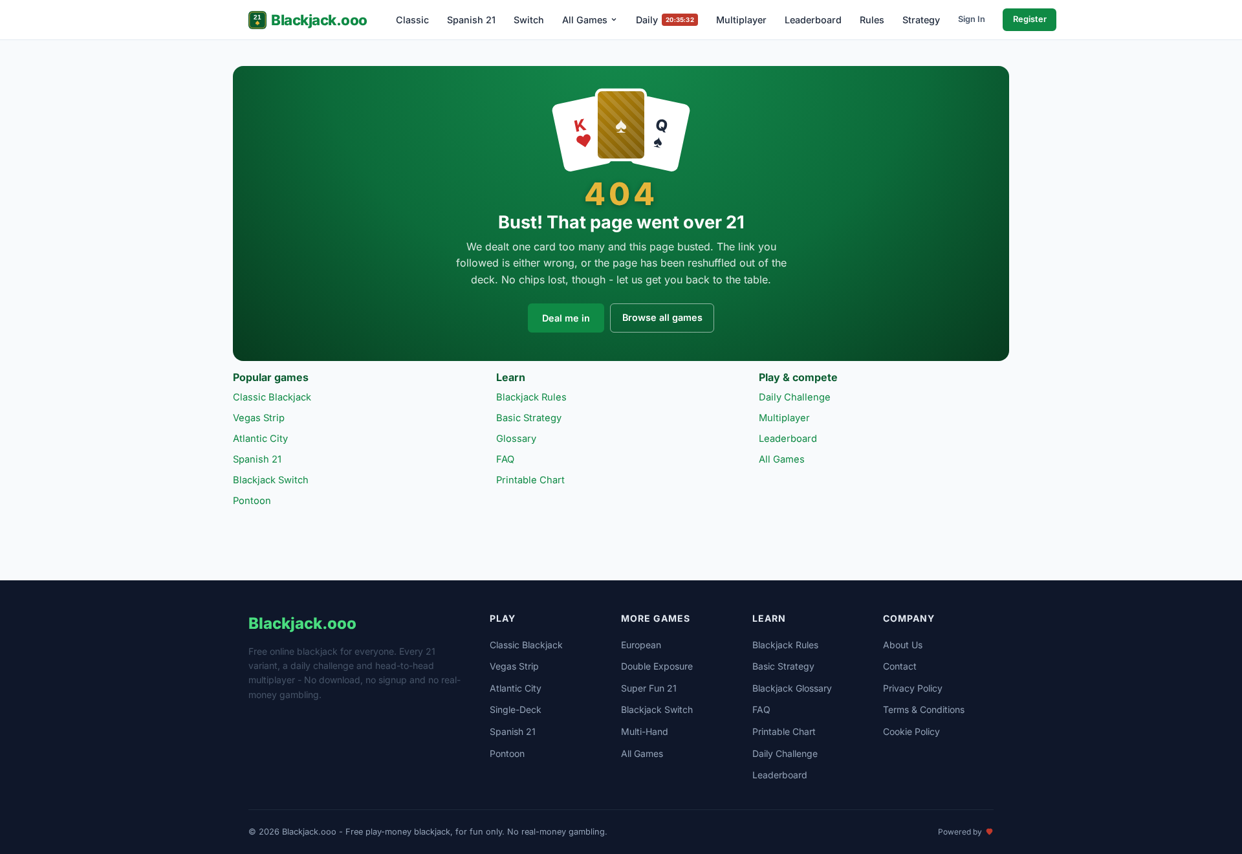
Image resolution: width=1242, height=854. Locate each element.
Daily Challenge (795, 397)
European (641, 644)
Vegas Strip (259, 418)
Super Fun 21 (649, 688)
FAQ (505, 459)
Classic (412, 19)
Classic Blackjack (272, 397)
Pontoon (252, 501)
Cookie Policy (911, 731)
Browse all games (662, 317)
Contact (900, 666)
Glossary (516, 438)
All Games (584, 19)
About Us (902, 644)
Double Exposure (657, 666)
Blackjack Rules (531, 397)
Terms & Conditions (923, 709)
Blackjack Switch (271, 480)
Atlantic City (260, 438)
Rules (872, 19)
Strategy (921, 19)
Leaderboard (813, 19)
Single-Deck (515, 709)
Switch (529, 19)
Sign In (971, 19)
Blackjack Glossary (792, 688)
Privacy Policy (912, 688)
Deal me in (566, 317)
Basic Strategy (528, 418)
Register (1030, 19)
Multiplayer (741, 19)
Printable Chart (530, 480)
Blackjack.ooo (319, 19)
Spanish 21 (471, 19)
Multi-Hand (644, 731)
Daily (664, 19)
